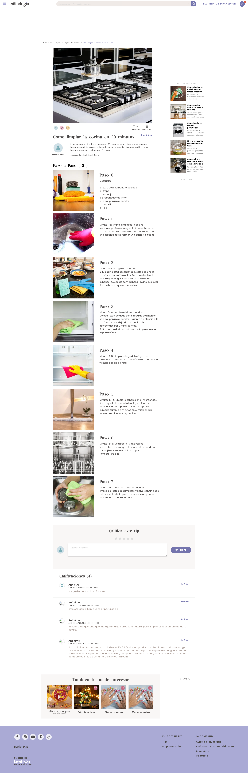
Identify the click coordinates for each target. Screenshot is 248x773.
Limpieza (58, 43)
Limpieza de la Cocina (72, 43)
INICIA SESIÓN (228, 3)
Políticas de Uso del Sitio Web (215, 746)
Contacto (202, 755)
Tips (51, 43)
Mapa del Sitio (171, 746)
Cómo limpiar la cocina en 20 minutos (98, 43)
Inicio (45, 43)
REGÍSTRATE (210, 3)
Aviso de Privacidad (209, 741)
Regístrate (21, 747)
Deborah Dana (58, 155)
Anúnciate (202, 751)
